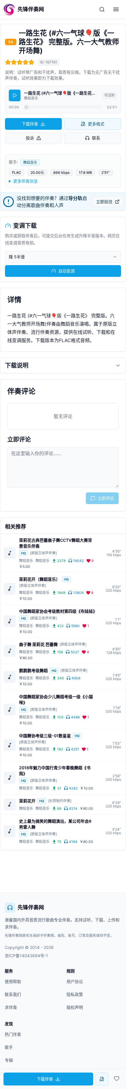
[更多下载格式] (102, 1079)
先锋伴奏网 (31, 907)
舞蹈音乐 (30, 162)
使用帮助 (13, 981)
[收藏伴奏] (116, 1078)
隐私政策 (75, 994)
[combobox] (63, 257)
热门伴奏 (13, 1034)
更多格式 (96, 123)
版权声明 (75, 1007)
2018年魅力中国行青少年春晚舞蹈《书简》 (55, 770)
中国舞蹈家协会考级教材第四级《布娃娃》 (57, 611)
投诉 (30, 137)
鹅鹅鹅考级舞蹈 (33, 670)
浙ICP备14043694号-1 (26, 955)
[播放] (15, 95)
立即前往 (104, 201)
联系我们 (13, 994)
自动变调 (66, 270)
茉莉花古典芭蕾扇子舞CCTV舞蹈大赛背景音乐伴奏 (55, 543)
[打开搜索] (102, 9)
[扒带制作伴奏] (59, 801)
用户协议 (75, 981)
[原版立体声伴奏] (43, 553)
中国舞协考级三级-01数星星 (45, 735)
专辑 (9, 1060)
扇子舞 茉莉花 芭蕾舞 (38, 644)
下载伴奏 (30, 123)
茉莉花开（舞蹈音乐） (39, 579)
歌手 (9, 1047)
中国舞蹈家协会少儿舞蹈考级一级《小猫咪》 (56, 699)
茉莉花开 (27, 800)
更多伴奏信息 (25, 181)
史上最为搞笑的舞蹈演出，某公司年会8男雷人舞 (55, 824)
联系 (96, 137)
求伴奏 (11, 1007)
